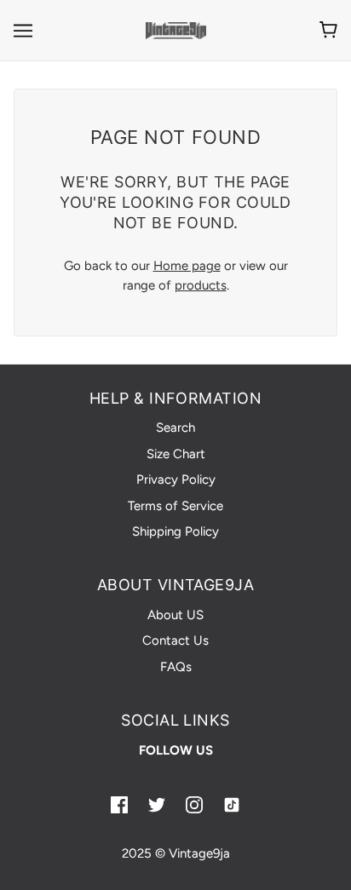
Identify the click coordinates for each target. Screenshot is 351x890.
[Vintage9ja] (176, 29)
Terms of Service (175, 506)
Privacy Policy (176, 479)
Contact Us (175, 640)
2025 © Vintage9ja (176, 853)
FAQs (176, 667)
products (201, 285)
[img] (119, 804)
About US (175, 615)
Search (175, 427)
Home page (187, 265)
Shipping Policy (175, 531)
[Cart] (328, 29)
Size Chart (176, 454)
